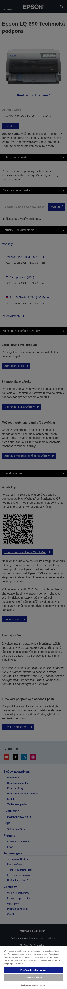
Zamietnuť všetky (33, 977)
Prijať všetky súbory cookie (33, 970)
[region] (33, 967)
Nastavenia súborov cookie (34, 985)
